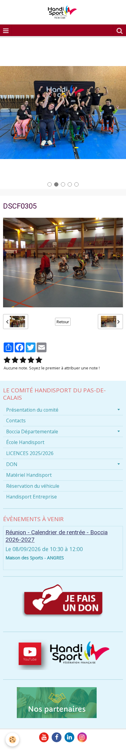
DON (11, 464)
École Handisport (25, 442)
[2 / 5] (15, 360)
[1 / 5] (7, 360)
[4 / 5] (31, 360)
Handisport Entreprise (31, 496)
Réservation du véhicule (32, 486)
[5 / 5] (38, 360)
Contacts (16, 420)
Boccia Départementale (32, 431)
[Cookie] (12, 739)
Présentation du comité (32, 409)
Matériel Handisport (29, 475)
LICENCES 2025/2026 (30, 453)
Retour (63, 321)
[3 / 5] (23, 360)
